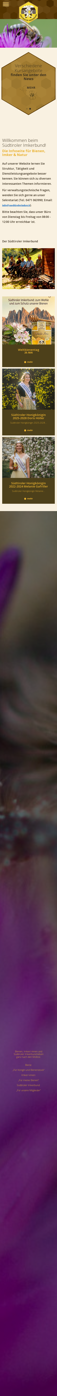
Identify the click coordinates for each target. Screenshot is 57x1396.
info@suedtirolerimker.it (16, 205)
